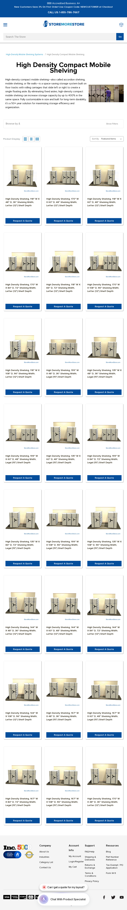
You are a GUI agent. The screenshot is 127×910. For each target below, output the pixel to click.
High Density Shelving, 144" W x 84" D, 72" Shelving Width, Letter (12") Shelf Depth (103, 630)
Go (120, 36)
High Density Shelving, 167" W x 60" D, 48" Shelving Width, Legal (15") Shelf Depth (103, 716)
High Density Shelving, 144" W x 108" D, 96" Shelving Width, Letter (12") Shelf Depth (21, 716)
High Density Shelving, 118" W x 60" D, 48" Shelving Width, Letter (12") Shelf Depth (104, 202)
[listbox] (112, 138)
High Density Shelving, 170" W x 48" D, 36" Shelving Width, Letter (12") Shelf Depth (103, 802)
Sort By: (95, 139)
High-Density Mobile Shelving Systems (24, 54)
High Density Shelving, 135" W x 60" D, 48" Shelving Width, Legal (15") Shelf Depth (63, 459)
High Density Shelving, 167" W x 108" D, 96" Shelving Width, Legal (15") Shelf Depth (62, 802)
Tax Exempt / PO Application (114, 866)
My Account (75, 856)
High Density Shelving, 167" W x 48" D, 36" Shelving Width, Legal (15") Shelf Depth (62, 716)
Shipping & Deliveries (90, 858)
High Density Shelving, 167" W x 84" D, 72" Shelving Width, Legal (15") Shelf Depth (21, 802)
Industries (44, 857)
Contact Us (45, 867)
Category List (46, 862)
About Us (44, 851)
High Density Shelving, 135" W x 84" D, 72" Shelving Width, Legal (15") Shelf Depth (22, 545)
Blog (108, 851)
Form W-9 (111, 873)
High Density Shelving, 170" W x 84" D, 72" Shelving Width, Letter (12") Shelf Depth (21, 288)
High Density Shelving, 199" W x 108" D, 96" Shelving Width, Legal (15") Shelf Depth (62, 545)
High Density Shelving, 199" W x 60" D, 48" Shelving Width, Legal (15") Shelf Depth (21, 459)
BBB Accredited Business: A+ (63, 3)
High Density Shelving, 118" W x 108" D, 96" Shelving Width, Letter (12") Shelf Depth (22, 373)
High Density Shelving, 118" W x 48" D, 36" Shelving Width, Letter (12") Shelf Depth (22, 202)
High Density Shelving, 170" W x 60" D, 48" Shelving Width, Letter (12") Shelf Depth (62, 202)
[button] (63, 123)
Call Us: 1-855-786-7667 (63, 12)
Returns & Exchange (90, 866)
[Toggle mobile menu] (5, 24)
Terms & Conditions (90, 874)
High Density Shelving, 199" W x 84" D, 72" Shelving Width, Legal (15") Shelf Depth (103, 459)
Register (79, 861)
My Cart (73, 866)
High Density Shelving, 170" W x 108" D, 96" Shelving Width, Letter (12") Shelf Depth (103, 288)
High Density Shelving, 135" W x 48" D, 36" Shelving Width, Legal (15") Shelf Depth (104, 373)
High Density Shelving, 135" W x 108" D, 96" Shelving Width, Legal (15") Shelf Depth (104, 545)
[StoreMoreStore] (63, 25)
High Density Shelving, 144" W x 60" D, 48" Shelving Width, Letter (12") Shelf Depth (62, 630)
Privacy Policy (92, 881)
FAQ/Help (89, 851)
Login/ (72, 861)
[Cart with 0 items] (121, 25)
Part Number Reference (112, 858)
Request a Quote (22, 220)
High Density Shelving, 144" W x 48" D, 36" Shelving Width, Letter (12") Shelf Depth (21, 630)
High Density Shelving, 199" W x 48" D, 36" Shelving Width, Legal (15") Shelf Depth (62, 373)
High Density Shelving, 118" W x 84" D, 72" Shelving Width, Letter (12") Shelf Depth (63, 288)
